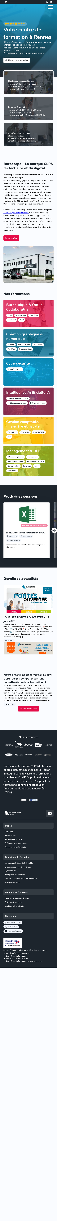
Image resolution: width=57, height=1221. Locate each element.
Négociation (12, 471)
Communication (13, 466)
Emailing (11, 344)
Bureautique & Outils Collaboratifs (24, 307)
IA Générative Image (37, 403)
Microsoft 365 (21, 315)
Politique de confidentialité (15, 847)
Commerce (27, 466)
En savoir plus (11, 238)
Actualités (9, 832)
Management (32, 457)
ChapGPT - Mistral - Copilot (18, 398)
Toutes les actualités (28, 708)
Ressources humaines (15, 461)
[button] (54, 530)
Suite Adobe (38, 344)
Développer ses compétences (21, 81)
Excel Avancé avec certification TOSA (25, 532)
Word (22, 320)
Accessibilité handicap (14, 839)
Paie (9, 437)
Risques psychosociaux (35, 461)
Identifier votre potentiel (19, 133)
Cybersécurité (18, 363)
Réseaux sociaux (25, 349)
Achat (37, 466)
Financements (10, 835)
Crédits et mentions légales (16, 843)
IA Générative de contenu (17, 403)
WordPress (11, 349)
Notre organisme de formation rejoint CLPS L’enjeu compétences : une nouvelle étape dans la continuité (27, 678)
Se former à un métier (17, 107)
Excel (10, 315)
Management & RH (22, 450)
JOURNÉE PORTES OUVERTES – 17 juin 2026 (26, 619)
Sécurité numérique (15, 369)
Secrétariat (12, 320)
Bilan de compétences (16, 457)
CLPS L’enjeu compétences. (16, 212)
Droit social (25, 432)
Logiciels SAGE (38, 432)
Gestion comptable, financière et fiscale (23, 424)
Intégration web (24, 344)
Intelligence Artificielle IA (28, 392)
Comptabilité (12, 432)
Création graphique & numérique (24, 336)
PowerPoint (34, 315)
